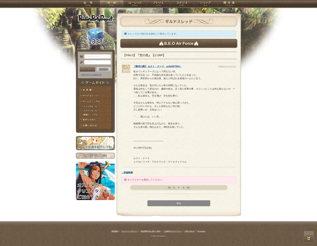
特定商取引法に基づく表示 (150, 231)
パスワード (80, 62)
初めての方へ (95, 120)
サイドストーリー (95, 96)
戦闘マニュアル (95, 115)
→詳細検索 (127, 172)
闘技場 (229, 4)
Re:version (201, 231)
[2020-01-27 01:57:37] (227, 66)
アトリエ (158, 4)
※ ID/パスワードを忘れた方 (91, 75)
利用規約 (115, 231)
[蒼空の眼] (126, 72)
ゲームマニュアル (95, 102)
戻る (178, 203)
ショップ (205, 4)
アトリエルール (95, 111)
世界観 (95, 90)
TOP (88, 4)
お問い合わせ (95, 126)
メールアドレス (80, 56)
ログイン (87, 69)
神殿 (111, 4)
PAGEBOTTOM (309, 237)
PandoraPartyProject (95, 18)
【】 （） (157, 66)
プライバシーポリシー (129, 231)
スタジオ (182, 4)
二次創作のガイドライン (172, 231)
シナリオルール (95, 107)
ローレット (135, 4)
